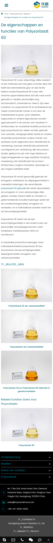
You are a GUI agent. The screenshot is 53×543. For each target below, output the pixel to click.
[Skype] (4, 540)
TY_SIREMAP (19, 531)
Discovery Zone (16, 14)
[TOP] (48, 540)
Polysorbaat (8, 477)
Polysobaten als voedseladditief (26, 347)
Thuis (6, 14)
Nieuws (27, 14)
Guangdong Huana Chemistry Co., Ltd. (26, 523)
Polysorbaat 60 (26, 445)
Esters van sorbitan (13, 470)
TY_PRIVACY (32, 531)
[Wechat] (30, 540)
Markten (6, 464)
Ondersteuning (10, 457)
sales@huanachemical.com (20, 502)
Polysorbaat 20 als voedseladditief (26, 306)
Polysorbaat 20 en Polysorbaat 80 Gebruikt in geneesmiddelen (26, 389)
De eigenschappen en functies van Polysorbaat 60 (23, 17)
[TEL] (22, 540)
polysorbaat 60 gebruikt (13, 188)
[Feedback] (39, 540)
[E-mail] (13, 540)
